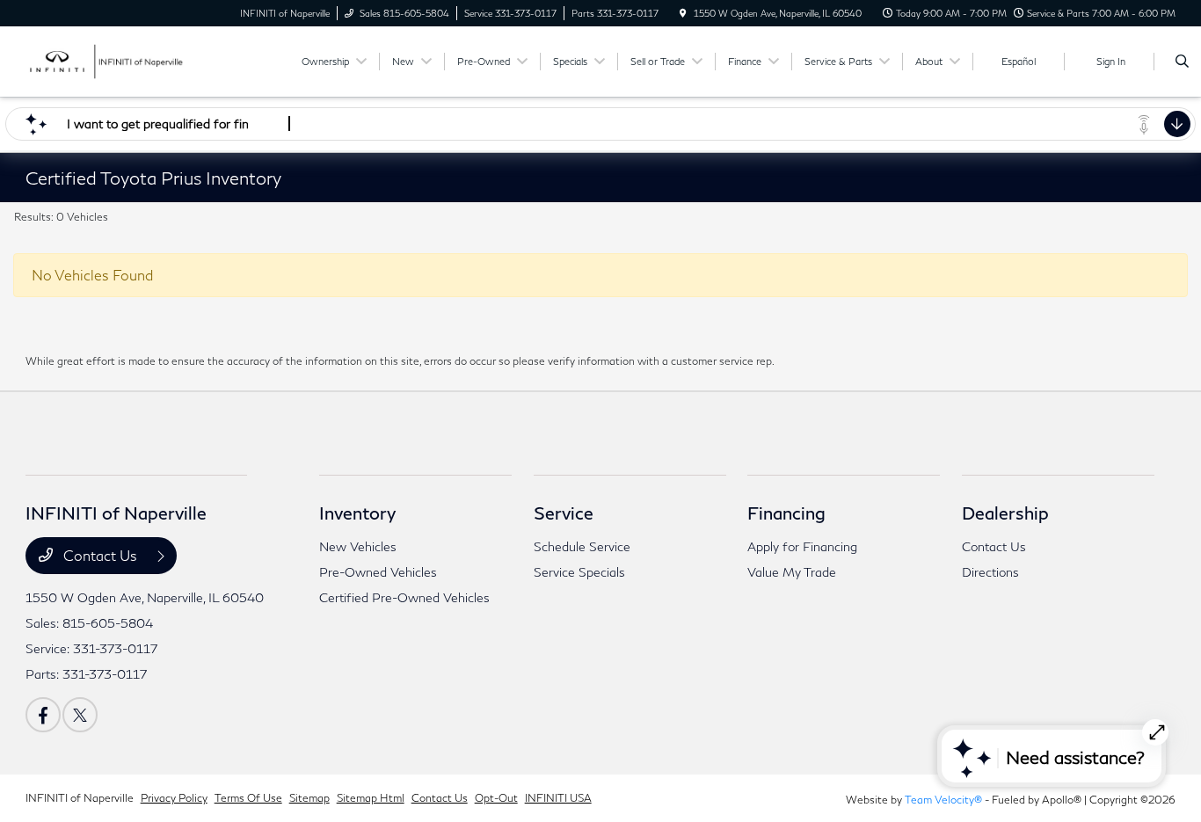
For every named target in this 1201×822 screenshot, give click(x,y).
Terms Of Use (248, 797)
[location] (683, 13)
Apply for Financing (802, 546)
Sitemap (309, 797)
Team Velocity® (943, 799)
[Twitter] (80, 714)
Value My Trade (791, 571)
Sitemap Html (370, 797)
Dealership (1005, 512)
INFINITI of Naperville (79, 797)
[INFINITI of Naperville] (105, 59)
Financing (786, 512)
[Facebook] (43, 714)
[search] (1182, 61)
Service (563, 512)
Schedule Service (582, 546)
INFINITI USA (558, 797)
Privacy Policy (174, 797)
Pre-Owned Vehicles (378, 571)
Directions (990, 571)
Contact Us (100, 555)
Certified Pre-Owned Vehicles (404, 597)
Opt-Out (496, 797)
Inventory (357, 512)
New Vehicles (358, 546)
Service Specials (579, 571)
